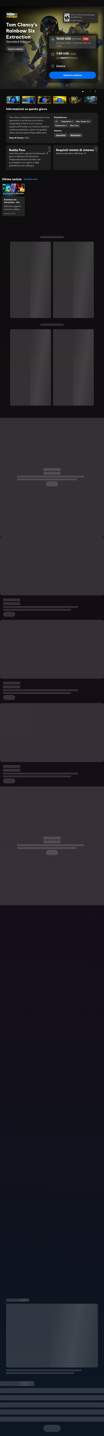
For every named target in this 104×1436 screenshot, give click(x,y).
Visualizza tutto (30, 179)
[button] (13, 100)
